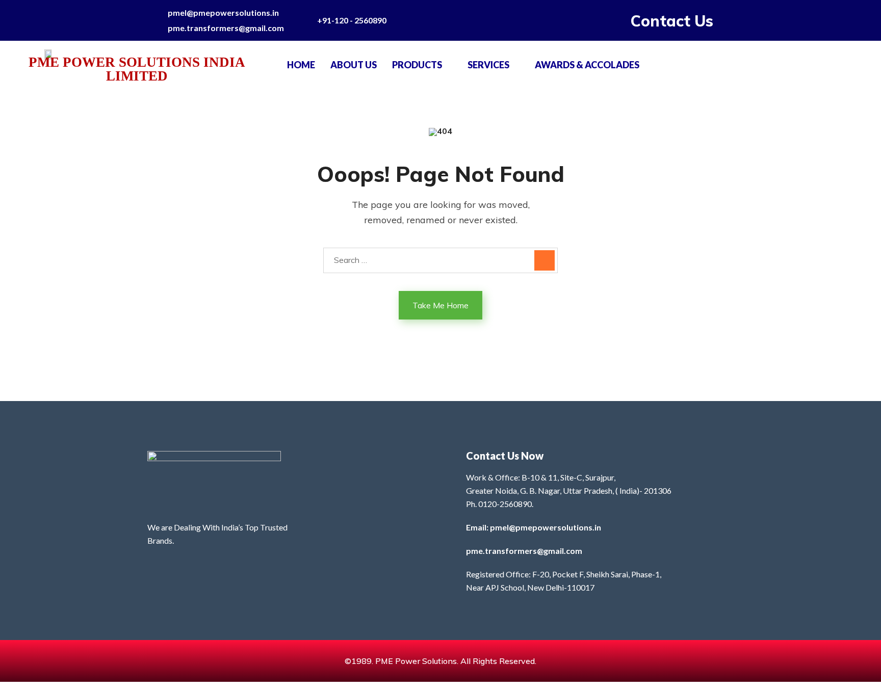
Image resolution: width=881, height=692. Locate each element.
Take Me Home (440, 305)
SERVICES (488, 64)
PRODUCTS (417, 64)
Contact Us (672, 21)
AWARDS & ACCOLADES (587, 64)
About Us (353, 64)
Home (301, 64)
